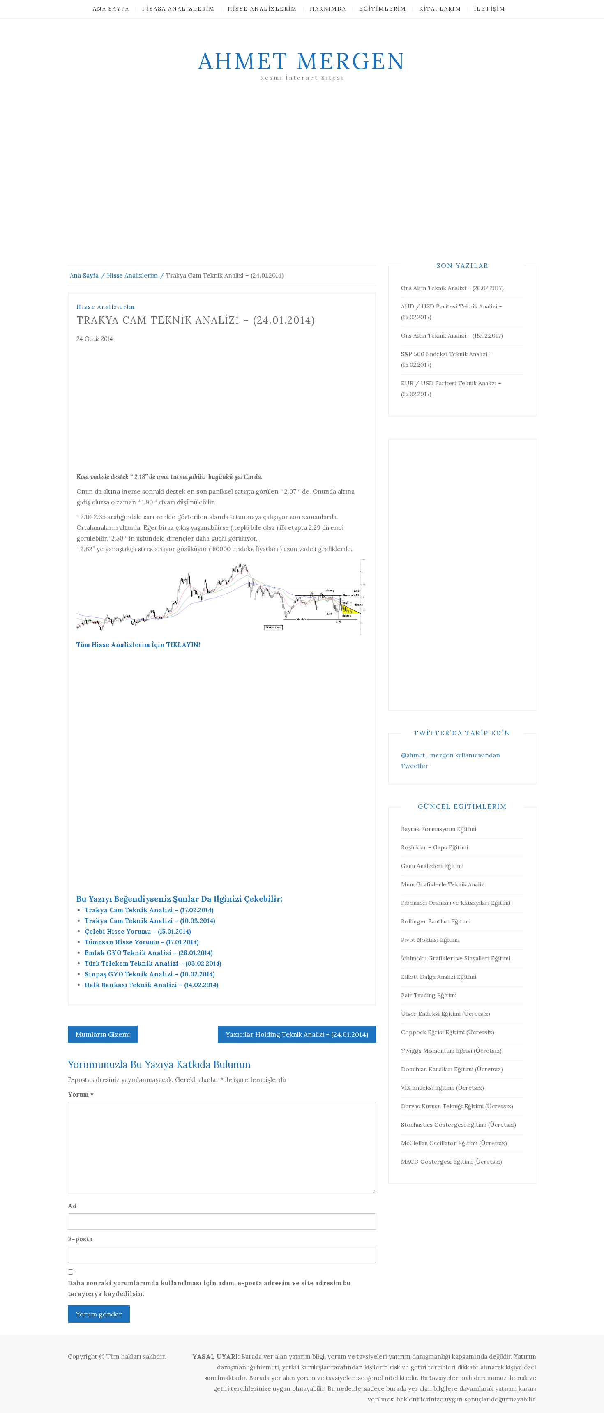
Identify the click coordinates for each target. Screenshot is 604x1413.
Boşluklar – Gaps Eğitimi (434, 847)
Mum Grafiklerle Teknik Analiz (442, 884)
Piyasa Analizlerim (178, 9)
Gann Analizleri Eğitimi (432, 866)
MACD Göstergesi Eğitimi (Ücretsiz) (451, 1161)
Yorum (81, 1094)
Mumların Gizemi (103, 1034)
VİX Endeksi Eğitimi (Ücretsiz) (442, 1087)
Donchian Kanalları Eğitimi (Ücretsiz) (452, 1069)
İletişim (489, 9)
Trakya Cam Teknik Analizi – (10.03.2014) (150, 921)
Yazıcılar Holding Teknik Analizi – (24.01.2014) (297, 1034)
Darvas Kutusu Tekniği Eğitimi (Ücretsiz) (457, 1106)
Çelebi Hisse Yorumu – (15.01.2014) (138, 931)
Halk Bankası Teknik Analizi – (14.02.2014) (152, 985)
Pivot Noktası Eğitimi (430, 940)
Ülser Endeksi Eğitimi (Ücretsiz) (445, 1013)
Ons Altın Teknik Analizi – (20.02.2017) (452, 288)
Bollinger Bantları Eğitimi (435, 921)
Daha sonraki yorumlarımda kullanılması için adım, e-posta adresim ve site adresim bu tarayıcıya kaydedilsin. (209, 1288)
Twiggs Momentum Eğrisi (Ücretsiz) (451, 1050)
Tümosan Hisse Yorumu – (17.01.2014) (142, 942)
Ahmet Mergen (302, 60)
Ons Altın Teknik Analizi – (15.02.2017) (452, 335)
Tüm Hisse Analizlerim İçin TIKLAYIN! (138, 645)
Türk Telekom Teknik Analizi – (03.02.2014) (153, 963)
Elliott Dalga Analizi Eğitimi (438, 976)
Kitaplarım (440, 9)
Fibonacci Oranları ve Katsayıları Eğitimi (455, 903)
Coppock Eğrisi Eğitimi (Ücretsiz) (447, 1032)
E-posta (80, 1239)
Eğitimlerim (382, 9)
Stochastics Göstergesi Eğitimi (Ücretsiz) (458, 1124)
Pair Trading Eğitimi (428, 995)
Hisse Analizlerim (262, 9)
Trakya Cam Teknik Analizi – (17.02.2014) (149, 910)
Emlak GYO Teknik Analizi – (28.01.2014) (149, 953)
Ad (72, 1206)
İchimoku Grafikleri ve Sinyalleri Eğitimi (455, 958)
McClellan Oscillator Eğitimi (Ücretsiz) (454, 1143)
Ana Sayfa (111, 9)
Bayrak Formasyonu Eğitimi (438, 829)
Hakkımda (328, 9)
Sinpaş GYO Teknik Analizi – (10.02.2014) (150, 974)
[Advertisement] (302, 183)
